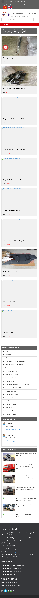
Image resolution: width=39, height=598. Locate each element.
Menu (5, 24)
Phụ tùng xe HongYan (10, 378)
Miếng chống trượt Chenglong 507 (14, 241)
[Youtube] (11, 591)
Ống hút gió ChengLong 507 (12, 180)
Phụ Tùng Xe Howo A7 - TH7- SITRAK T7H (16, 384)
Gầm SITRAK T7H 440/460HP (13, 358)
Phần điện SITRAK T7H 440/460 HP (14, 361)
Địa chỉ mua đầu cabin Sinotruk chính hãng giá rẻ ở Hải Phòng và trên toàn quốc (25, 467)
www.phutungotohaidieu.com (16, 552)
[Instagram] (14, 591)
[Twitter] (6, 591)
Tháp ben (7, 368)
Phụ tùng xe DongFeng (11, 394)
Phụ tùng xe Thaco (10, 404)
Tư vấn (18, 5)
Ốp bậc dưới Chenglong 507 (12, 210)
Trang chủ (4, 5)
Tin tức (24, 5)
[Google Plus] (9, 591)
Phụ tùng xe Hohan (10, 398)
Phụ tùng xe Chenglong (11, 374)
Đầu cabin (7, 354)
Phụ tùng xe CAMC (10, 391)
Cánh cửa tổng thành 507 (11, 302)
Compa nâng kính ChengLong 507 (14, 149)
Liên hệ (29, 5)
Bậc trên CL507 (8, 332)
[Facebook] (3, 591)
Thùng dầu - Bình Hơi (10, 371)
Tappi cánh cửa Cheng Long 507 (13, 119)
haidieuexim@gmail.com (13, 429)
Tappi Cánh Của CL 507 (10, 271)
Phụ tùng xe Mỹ (9, 381)
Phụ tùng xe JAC (9, 407)
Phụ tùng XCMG (9, 411)
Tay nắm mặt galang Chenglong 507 (14, 88)
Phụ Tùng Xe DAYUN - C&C (12, 388)
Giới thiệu (11, 5)
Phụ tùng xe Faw (9, 401)
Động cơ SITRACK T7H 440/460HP (14, 364)
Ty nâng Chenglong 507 (10, 58)
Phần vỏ (7, 351)
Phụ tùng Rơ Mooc (10, 414)
